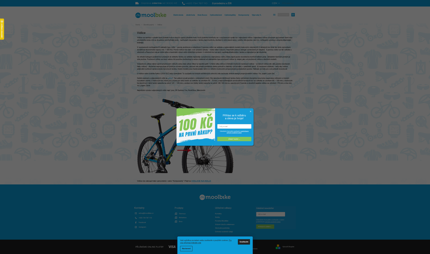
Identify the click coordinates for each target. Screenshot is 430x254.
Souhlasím (244, 242)
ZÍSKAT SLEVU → (234, 139)
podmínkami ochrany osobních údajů (238, 131)
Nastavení (186, 248)
